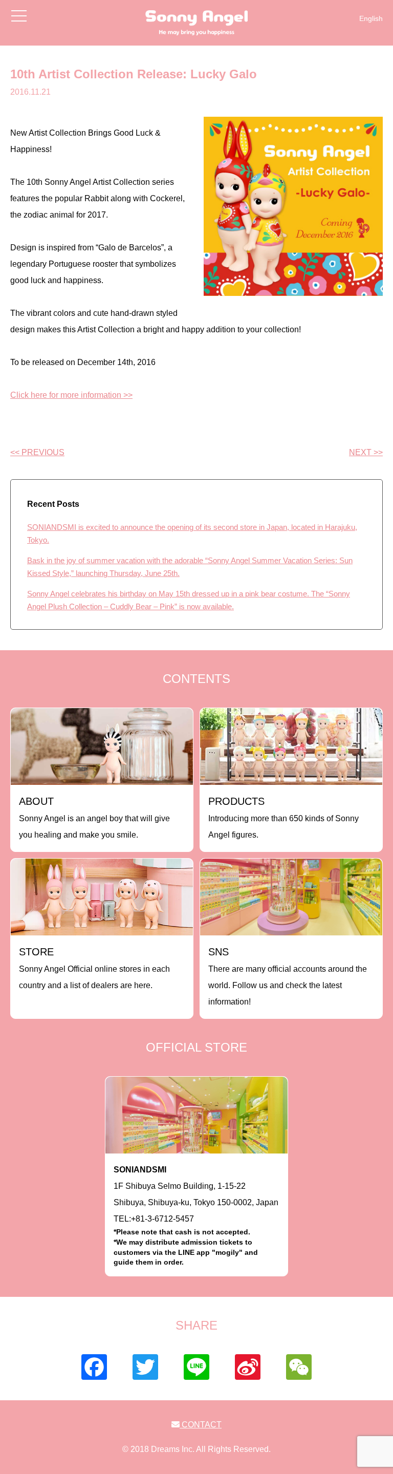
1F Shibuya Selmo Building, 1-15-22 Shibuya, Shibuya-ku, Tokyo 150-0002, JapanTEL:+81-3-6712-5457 (196, 1215)
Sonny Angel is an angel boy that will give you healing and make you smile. (94, 817)
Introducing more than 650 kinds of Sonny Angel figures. (283, 817)
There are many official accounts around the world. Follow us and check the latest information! (287, 976)
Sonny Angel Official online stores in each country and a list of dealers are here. (94, 968)
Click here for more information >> (71, 395)
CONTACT (201, 1424)
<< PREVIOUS (37, 452)
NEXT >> (366, 452)
